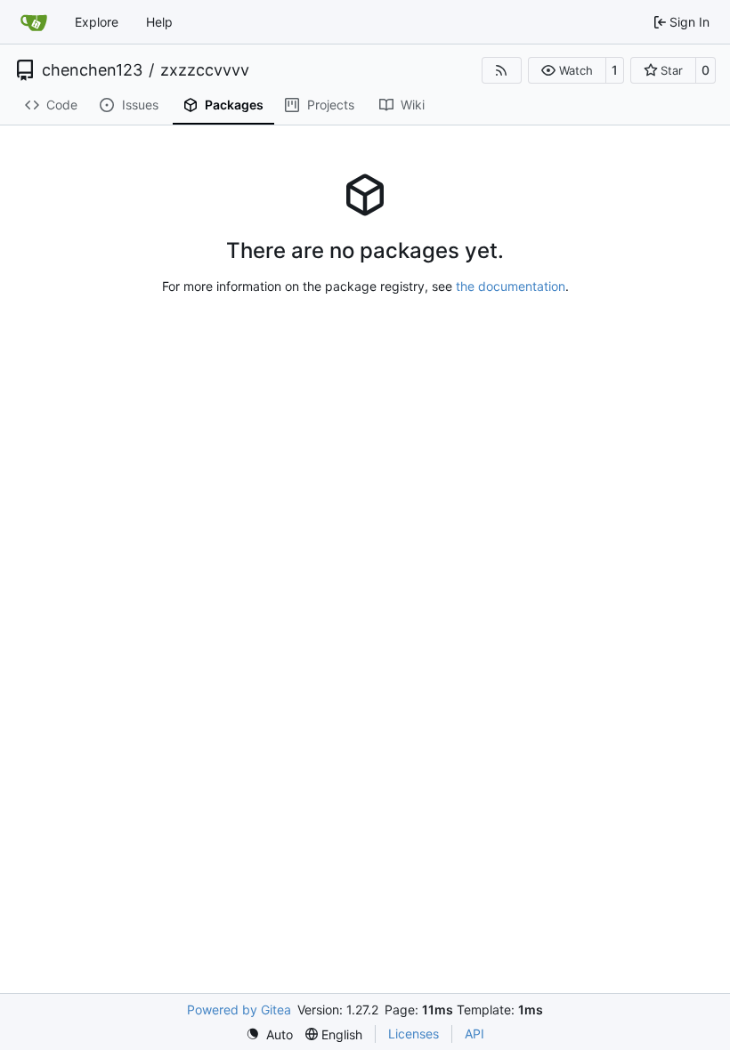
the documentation (510, 286)
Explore (96, 21)
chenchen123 (92, 70)
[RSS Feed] (502, 70)
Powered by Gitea (239, 1009)
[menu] (269, 1034)
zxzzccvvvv (204, 70)
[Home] (34, 22)
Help (159, 21)
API (474, 1033)
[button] (566, 70)
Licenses (413, 1033)
